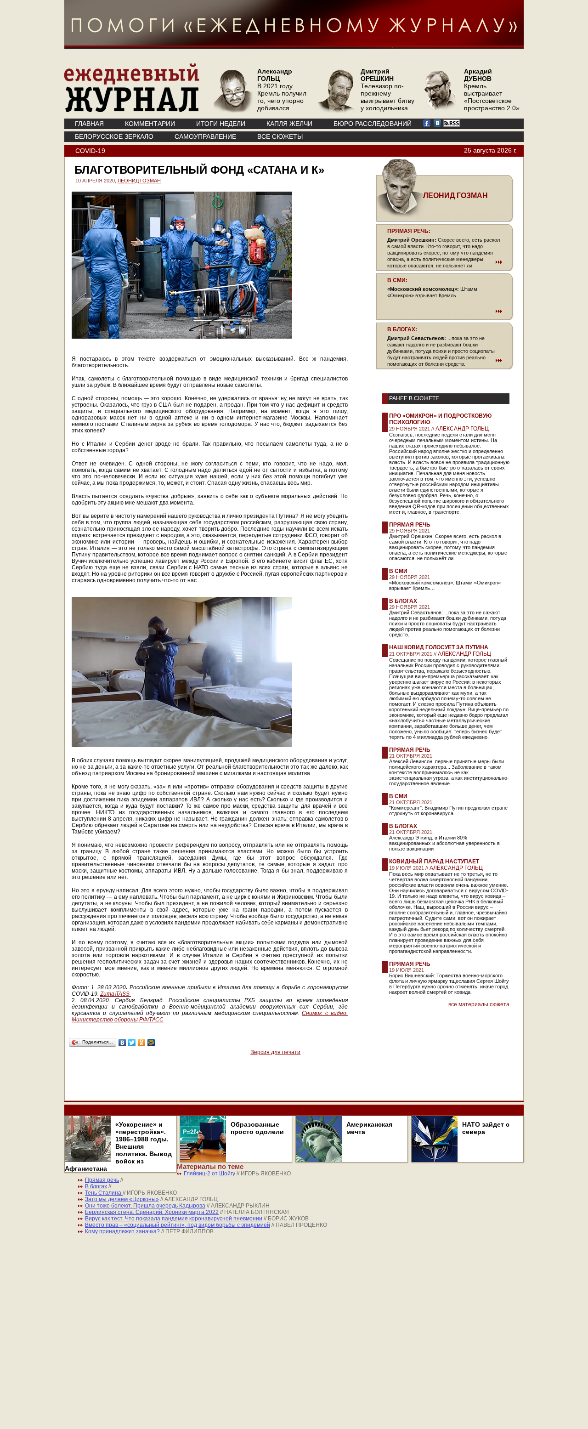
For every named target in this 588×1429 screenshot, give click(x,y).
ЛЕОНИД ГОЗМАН (139, 180)
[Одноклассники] (142, 1043)
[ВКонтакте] (122, 1043)
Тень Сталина (104, 1193)
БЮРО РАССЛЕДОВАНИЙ (373, 123)
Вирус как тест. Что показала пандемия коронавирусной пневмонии (173, 1218)
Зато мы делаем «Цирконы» (122, 1199)
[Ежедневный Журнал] (131, 110)
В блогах (403, 601)
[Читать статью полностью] (444, 262)
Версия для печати (275, 1052)
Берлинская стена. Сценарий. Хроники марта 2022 (152, 1212)
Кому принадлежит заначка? (122, 1231)
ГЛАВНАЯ (89, 123)
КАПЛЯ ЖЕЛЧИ (289, 123)
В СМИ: (397, 280)
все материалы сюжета (478, 1004)
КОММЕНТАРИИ (150, 123)
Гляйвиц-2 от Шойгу (210, 1173)
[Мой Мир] (151, 1043)
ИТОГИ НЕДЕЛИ (220, 123)
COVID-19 (90, 150)
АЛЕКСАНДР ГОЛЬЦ (462, 428)
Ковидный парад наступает (434, 861)
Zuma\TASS (115, 994)
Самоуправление (205, 136)
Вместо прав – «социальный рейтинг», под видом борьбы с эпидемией (177, 1225)
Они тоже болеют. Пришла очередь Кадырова (145, 1205)
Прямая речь (409, 525)
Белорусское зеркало (114, 136)
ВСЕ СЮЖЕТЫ (280, 136)
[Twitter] (132, 1043)
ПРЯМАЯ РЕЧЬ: (408, 231)
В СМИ (398, 571)
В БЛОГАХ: (402, 329)
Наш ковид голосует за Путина (438, 647)
